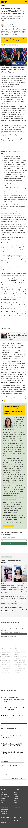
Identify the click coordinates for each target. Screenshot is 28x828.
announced (17, 151)
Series (15, 805)
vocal (23, 312)
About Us (3, 792)
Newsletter (4, 794)
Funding (3, 800)
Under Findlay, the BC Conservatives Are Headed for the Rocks (14, 700)
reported (8, 303)
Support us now (8, 526)
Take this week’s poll (14, 778)
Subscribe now (14, 544)
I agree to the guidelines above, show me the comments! (14, 634)
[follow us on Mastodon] (10, 45)
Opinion (16, 803)
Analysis (16, 794)
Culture (16, 796)
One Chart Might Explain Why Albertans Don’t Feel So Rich (13, 745)
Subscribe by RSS (5, 822)
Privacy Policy (4, 807)
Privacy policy (3, 546)
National (16, 798)
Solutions (16, 800)
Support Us (4, 813)
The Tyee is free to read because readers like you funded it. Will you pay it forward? (13, 409)
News (3, 5)
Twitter (6, 34)
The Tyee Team (5, 796)
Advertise (3, 803)
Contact (3, 798)
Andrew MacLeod (9, 24)
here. (16, 34)
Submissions (4, 809)
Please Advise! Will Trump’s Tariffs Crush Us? (12, 737)
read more (11, 339)
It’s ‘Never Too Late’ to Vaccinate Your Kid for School (14, 709)
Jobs (2, 805)
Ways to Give (4, 811)
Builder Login (4, 820)
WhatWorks (17, 807)
